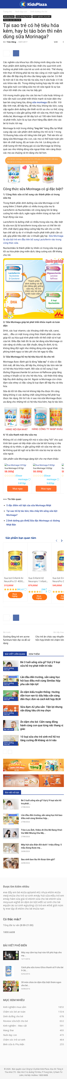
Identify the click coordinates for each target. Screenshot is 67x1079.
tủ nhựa (42, 892)
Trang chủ (7, 11)
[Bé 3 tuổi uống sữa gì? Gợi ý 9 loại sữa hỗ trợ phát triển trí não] (11, 665)
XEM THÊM (34, 654)
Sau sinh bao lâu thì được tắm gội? (38, 859)
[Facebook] (16, 53)
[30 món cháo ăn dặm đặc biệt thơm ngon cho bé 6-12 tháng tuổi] (11, 986)
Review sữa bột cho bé (12, 20)
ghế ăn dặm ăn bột (27, 902)
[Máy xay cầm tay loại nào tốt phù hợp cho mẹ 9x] (11, 955)
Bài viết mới (8, 729)
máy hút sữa (42, 895)
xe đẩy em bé (13, 892)
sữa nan (39, 908)
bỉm (52, 892)
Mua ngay (18, 488)
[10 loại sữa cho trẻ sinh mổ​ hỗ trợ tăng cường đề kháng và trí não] (11, 740)
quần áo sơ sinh (14, 905)
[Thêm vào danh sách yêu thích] (29, 479)
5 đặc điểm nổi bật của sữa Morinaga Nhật (28, 505)
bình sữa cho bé (39, 899)
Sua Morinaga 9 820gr (42, 468)
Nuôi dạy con (21, 11)
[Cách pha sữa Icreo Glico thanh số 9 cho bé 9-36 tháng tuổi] (8, 971)
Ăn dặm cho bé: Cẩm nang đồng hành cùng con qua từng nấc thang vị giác (41, 725)
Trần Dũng (11, 42)
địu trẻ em (58, 895)
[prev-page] (5, 752)
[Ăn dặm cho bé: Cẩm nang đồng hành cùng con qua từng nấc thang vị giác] (11, 725)
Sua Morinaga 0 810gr (14, 468)
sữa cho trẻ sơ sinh (22, 895)
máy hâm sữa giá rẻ (16, 899)
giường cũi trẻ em (35, 905)
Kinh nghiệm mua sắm (41, 16)
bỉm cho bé (26, 908)
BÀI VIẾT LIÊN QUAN (15, 654)
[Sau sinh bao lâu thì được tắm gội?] (11, 863)
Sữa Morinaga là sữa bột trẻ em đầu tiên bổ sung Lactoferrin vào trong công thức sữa (33, 239)
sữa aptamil (29, 892)
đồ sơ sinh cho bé (50, 902)
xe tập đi (12, 908)
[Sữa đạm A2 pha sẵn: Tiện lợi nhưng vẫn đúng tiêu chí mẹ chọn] (11, 710)
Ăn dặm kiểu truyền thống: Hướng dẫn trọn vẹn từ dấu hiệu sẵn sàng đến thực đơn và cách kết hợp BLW (40, 695)
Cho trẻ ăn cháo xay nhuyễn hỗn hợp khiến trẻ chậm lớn (49, 638)
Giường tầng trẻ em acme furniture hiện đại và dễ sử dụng (16, 640)
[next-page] (10, 752)
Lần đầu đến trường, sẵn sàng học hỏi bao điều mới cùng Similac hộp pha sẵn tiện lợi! (40, 680)
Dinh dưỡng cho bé (38, 11)
